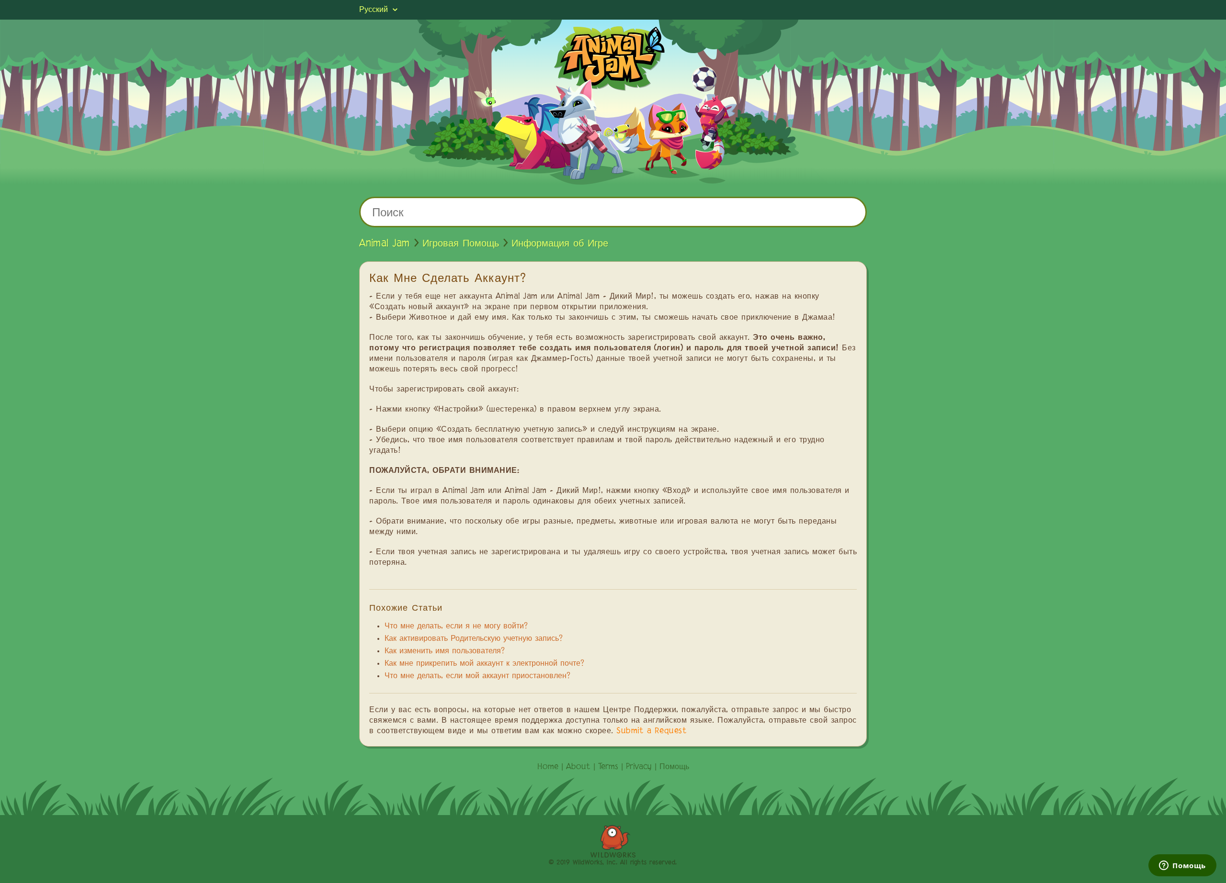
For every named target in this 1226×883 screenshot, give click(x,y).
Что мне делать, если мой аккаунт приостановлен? (477, 676)
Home (547, 767)
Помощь (674, 767)
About (578, 767)
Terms (608, 767)
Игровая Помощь (460, 243)
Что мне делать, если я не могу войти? (456, 626)
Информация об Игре (559, 243)
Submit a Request (651, 731)
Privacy (639, 767)
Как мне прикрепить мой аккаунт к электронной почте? (484, 664)
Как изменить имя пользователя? (445, 651)
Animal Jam (384, 243)
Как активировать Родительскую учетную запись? (474, 639)
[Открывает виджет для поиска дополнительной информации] (1182, 866)
